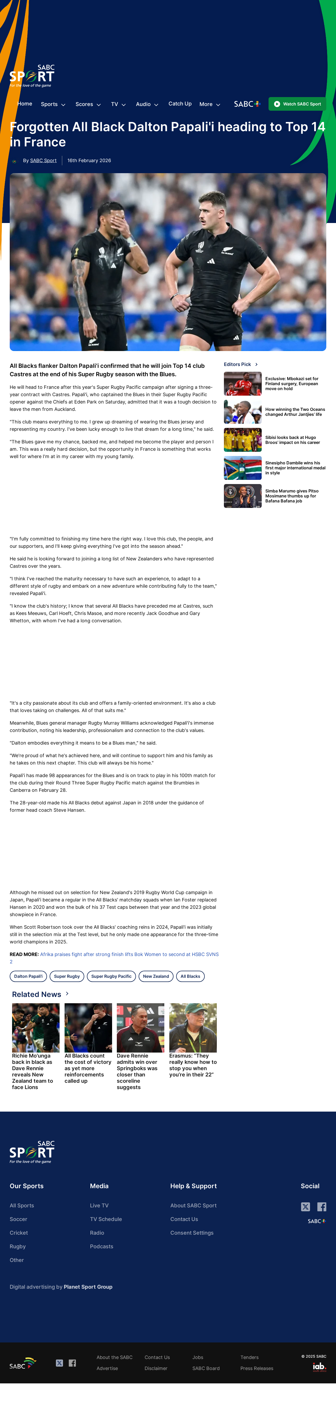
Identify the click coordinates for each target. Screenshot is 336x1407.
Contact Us (184, 1219)
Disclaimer (156, 1368)
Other (17, 1260)
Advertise (107, 1368)
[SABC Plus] (317, 1221)
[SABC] (24, 1363)
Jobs (197, 1357)
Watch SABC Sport (302, 104)
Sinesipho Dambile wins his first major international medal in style (295, 467)
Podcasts (101, 1246)
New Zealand (156, 976)
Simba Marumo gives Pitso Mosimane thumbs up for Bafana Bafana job (292, 496)
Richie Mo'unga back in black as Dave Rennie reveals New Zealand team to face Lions (32, 1071)
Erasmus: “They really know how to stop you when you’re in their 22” (193, 1065)
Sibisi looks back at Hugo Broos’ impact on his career (292, 440)
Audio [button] (143, 104)
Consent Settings (192, 1233)
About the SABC (115, 1357)
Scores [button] (84, 104)
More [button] (206, 104)
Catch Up (180, 103)
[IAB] (319, 1367)
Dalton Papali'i (28, 976)
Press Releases (256, 1368)
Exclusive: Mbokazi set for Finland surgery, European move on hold (291, 383)
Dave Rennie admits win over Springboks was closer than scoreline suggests (137, 1071)
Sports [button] (49, 104)
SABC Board (206, 1368)
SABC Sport (43, 160)
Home (24, 103)
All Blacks (190, 976)
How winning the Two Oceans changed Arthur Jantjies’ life (295, 412)
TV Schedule (106, 1219)
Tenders (249, 1357)
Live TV (99, 1205)
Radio (97, 1233)
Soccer (18, 1219)
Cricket (19, 1233)
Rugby (18, 1246)
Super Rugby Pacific (111, 976)
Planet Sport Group (88, 1287)
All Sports (22, 1205)
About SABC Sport (193, 1205)
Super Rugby (67, 976)
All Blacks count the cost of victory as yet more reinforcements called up (88, 1068)
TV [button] (114, 104)
